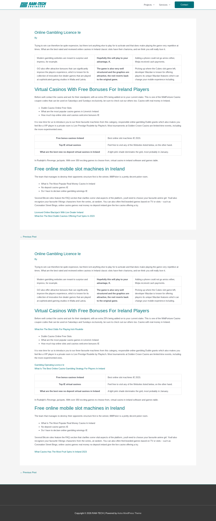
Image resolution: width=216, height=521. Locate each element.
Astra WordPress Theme (129, 513)
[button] (184, 4)
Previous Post (28, 236)
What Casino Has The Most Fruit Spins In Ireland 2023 (61, 451)
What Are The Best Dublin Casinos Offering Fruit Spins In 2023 (64, 216)
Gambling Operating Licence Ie (49, 365)
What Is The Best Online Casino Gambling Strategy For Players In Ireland (70, 368)
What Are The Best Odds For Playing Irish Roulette (59, 329)
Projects (148, 5)
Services (163, 5)
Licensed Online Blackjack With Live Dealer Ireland (59, 212)
